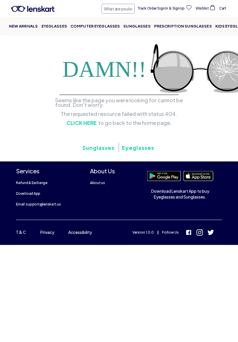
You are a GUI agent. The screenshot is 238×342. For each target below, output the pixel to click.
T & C (21, 232)
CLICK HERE (81, 123)
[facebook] (188, 233)
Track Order (147, 8)
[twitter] (210, 233)
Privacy (47, 232)
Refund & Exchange (31, 183)
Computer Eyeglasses (95, 26)
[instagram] (199, 233)
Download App (28, 193)
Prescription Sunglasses (183, 26)
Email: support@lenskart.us (38, 204)
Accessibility (80, 232)
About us (97, 183)
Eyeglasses (54, 26)
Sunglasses (136, 26)
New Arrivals (23, 26)
